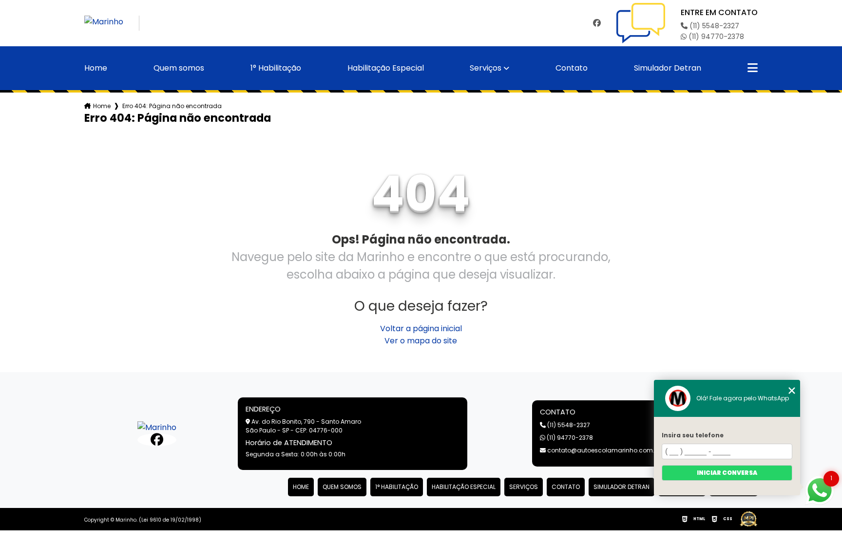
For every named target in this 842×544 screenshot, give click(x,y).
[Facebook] (597, 23)
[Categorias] (752, 68)
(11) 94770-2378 (715, 36)
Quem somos (178, 68)
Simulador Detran (667, 68)
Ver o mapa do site (420, 340)
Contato (571, 68)
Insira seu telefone (693, 435)
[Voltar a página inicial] (111, 23)
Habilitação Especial (385, 68)
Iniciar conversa (727, 473)
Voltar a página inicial (421, 328)
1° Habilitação (275, 68)
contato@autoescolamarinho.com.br (603, 450)
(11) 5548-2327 (713, 26)
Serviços (485, 68)
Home (95, 68)
